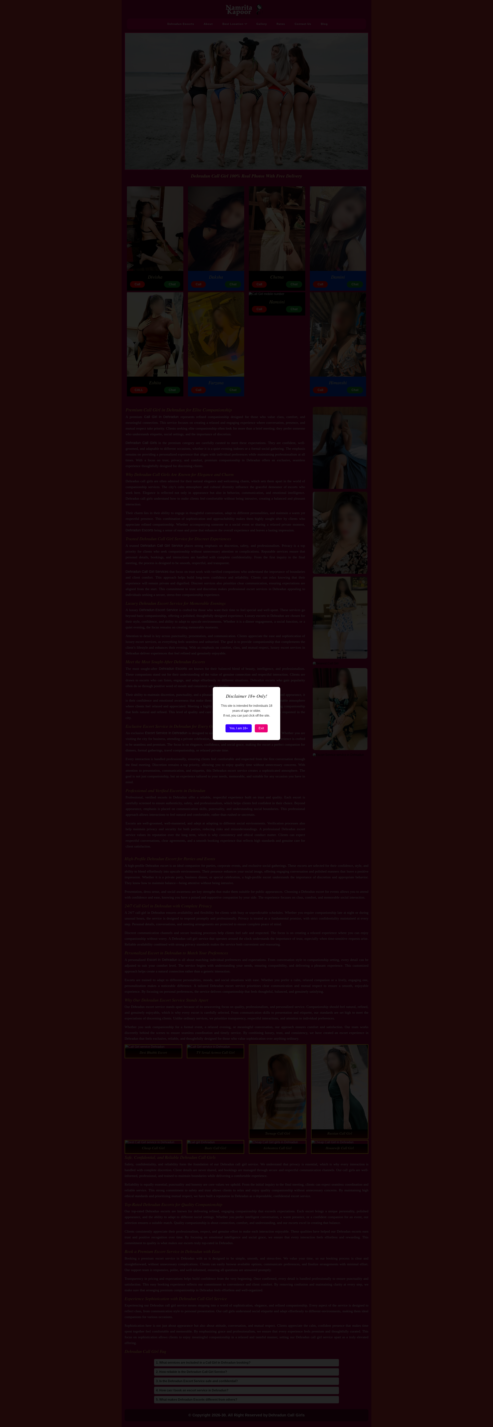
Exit (261, 728)
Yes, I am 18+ (238, 728)
